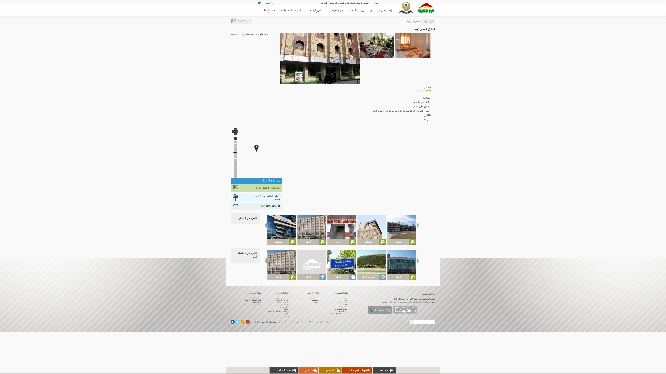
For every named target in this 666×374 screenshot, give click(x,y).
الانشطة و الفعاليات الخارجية (278, 311)
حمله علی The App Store (405, 310)
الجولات (286, 313)
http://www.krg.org (406, 7)
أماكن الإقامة (316, 10)
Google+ (243, 322)
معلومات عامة (343, 298)
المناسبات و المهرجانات (292, 10)
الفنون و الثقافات (283, 302)
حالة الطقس (332, 370)
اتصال (376, 3)
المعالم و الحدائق (282, 300)
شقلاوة (234, 34)
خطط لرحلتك (268, 10)
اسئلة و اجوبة (283, 321)
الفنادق (316, 302)
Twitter (238, 322)
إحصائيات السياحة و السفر (338, 313)
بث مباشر (310, 370)
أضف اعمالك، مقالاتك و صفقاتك (302, 321)
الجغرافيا (345, 304)
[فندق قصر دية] (320, 83)
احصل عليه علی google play (380, 310)
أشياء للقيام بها (336, 10)
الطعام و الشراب (282, 304)
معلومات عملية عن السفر (251, 304)
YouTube (248, 322)
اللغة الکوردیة (343, 311)
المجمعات (315, 300)
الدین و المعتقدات (341, 309)
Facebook (233, 322)
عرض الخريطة (243, 20)
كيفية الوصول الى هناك (253, 300)
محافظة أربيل (246, 34)
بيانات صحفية (386, 370)
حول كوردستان (377, 10)
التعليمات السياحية (285, 370)
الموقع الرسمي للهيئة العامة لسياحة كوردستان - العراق (345, 3)
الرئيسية (390, 10)
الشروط (328, 321)
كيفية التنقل (257, 302)
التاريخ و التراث (283, 307)
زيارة (287, 316)
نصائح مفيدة (343, 302)
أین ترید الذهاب (357, 10)
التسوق (286, 309)
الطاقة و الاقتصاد (342, 307)
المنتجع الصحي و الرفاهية (280, 298)
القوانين (320, 321)
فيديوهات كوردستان (359, 370)
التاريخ (346, 300)
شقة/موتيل (315, 298)
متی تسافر (257, 298)
